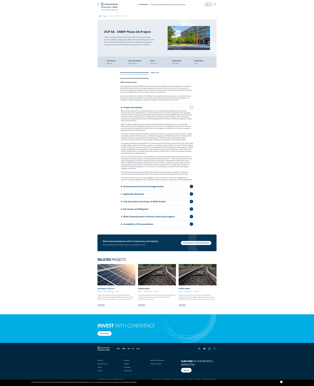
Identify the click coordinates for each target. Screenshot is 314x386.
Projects (104, 16)
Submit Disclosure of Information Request (196, 243)
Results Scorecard (155, 364)
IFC (133, 348)
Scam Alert (197, 379)
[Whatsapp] (209, 349)
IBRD (123, 348)
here (135, 382)
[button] (98, 4)
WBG (118, 348)
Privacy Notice (157, 379)
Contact (99, 371)
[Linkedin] (199, 349)
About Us (100, 360)
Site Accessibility (166, 379)
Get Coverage (104, 333)
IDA (129, 348)
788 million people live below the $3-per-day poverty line (168, 4)
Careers (99, 367)
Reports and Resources (157, 360)
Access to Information (179, 379)
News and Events (102, 364)
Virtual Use (189, 379)
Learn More (101, 305)
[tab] (134, 73)
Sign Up (186, 370)
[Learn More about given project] (116, 274)
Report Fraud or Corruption (209, 379)
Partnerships (128, 371)
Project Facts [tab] (155, 72)
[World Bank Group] (103, 348)
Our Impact (127, 367)
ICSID (138, 348)
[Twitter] (214, 349)
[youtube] (204, 349)
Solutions (127, 360)
